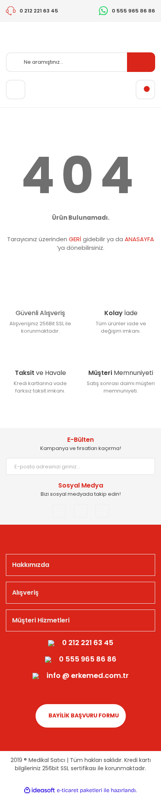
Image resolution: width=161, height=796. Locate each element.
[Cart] (145, 89)
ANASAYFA (139, 239)
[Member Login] (15, 89)
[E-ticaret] (79, 790)
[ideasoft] (39, 790)
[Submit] (143, 466)
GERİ (75, 239)
